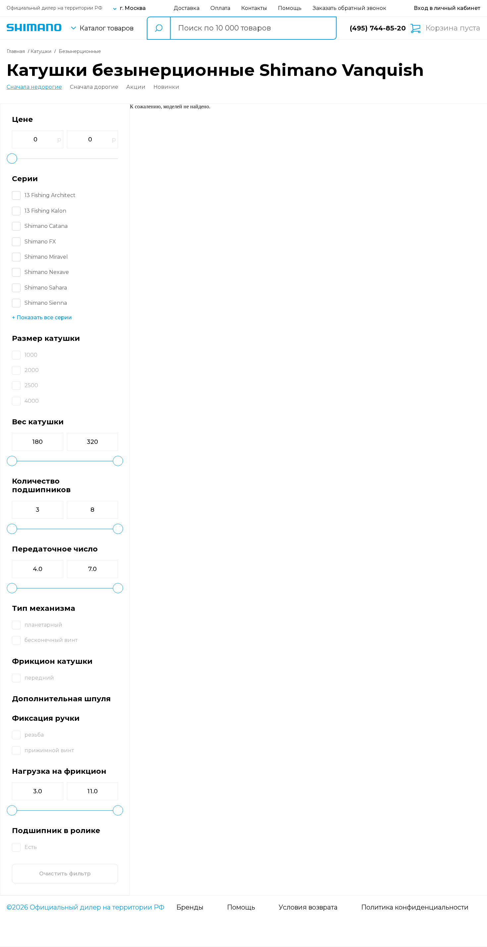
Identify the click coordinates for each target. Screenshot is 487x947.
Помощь (289, 8)
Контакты (254, 8)
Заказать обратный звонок (349, 8)
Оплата (220, 8)
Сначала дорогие (94, 87)
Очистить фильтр (65, 873)
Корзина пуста (452, 28)
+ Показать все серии (42, 317)
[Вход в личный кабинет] (447, 8)
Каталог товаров (107, 28)
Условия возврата (308, 907)
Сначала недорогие (34, 87)
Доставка (186, 8)
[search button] (158, 28)
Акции (135, 87)
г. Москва (133, 8)
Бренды (189, 907)
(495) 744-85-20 (378, 28)
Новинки (166, 87)
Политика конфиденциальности (414, 907)
